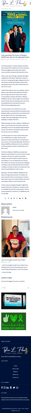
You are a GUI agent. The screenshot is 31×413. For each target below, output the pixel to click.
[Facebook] (8, 198)
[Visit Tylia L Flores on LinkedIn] (8, 387)
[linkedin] (19, 198)
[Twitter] (6, 198)
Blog (6, 8)
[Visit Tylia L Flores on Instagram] (5, 387)
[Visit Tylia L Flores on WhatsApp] (17, 387)
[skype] (25, 198)
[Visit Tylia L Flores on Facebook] (2, 387)
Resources (15, 374)
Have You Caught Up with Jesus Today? (13, 260)
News (10, 8)
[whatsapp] (22, 198)
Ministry (15, 371)
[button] (3, 244)
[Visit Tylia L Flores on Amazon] (11, 387)
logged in (11, 281)
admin (17, 59)
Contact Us (15, 377)
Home (2, 8)
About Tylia (15, 368)
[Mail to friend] (16, 198)
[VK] (11, 198)
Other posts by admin (18, 210)
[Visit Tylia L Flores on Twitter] (14, 387)
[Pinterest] (14, 198)
